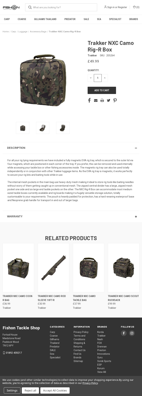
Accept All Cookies (55, 390)
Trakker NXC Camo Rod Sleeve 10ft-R (52, 298)
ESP (99, 364)
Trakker (101, 335)
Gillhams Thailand (45, 19)
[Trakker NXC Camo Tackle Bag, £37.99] (89, 268)
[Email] (95, 100)
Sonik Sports (104, 361)
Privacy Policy (81, 332)
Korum (101, 368)
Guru (100, 357)
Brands (133, 19)
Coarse (22, 19)
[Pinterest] (115, 100)
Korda (100, 332)
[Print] (102, 100)
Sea (99, 19)
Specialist (115, 19)
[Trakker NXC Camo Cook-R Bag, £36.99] (18, 268)
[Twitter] (108, 100)
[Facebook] (89, 100)
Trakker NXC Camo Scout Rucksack (123, 298)
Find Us (77, 353)
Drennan (102, 346)
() (137, 7)
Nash (100, 339)
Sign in (111, 7)
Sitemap (78, 361)
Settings (12, 390)
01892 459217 (14, 352)
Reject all (30, 390)
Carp (7, 19)
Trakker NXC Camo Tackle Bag (84, 298)
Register (122, 7)
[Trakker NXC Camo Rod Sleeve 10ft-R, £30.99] (53, 268)
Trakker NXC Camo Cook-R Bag (18, 298)
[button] (71, 148)
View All (101, 372)
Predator (70, 19)
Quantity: (93, 70)
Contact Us (80, 350)
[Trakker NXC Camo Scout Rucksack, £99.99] (124, 268)
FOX (99, 343)
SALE (86, 19)
